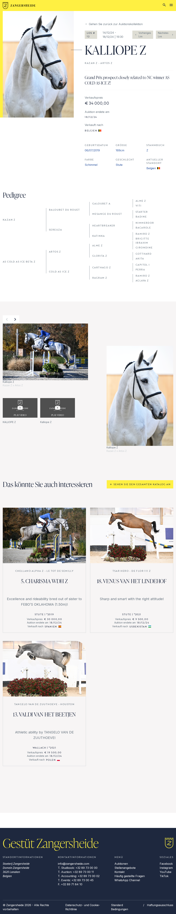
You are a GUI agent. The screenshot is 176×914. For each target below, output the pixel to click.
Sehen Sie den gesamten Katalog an (142, 484)
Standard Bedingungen (119, 907)
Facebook (166, 863)
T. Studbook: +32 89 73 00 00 (77, 868)
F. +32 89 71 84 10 (70, 884)
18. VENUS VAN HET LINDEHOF (132, 581)
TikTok (164, 876)
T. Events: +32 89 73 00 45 (76, 880)
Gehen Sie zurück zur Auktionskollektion (116, 24)
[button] (7, 319)
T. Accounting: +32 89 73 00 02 (79, 876)
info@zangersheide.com (73, 863)
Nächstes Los (163, 34)
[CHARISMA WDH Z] (44, 535)
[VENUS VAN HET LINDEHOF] (131, 535)
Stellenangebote (125, 868)
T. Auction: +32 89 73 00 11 (76, 872)
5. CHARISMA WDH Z (44, 581)
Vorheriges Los (145, 34)
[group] (45, 355)
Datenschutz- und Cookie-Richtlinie (82, 907)
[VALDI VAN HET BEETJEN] (44, 668)
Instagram (166, 868)
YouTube (165, 872)
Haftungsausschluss (160, 905)
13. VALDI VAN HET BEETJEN (44, 714)
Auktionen (121, 863)
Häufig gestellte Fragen (129, 876)
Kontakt (119, 872)
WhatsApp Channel (127, 880)
